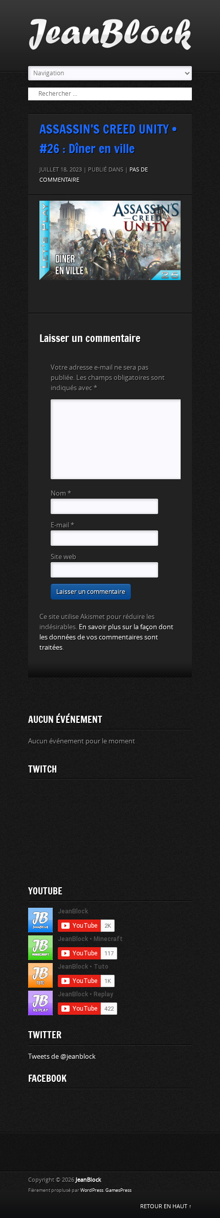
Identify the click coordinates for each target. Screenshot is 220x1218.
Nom (61, 493)
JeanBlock (88, 1180)
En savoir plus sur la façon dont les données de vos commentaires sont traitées (106, 637)
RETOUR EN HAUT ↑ (166, 1206)
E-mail (62, 525)
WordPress (91, 1190)
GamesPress (118, 1190)
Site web (63, 557)
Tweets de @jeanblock (62, 1056)
